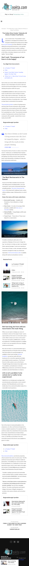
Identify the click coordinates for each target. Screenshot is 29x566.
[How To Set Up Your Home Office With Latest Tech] (4, 563)
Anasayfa (4, 28)
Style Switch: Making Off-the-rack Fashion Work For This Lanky (18, 503)
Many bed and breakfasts (8, 456)
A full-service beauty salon (14, 252)
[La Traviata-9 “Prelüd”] (6, 265)
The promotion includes (7, 104)
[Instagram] (11, 542)
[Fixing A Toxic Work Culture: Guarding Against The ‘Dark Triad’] (6, 278)
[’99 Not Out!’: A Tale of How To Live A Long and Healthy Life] (6, 285)
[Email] (18, 542)
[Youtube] (14, 542)
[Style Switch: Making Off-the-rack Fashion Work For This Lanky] (6, 503)
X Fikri (6, 70)
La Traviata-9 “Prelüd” (10, 68)
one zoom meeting (7, 44)
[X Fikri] (6, 271)
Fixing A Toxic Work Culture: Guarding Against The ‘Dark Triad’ (18, 277)
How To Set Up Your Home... (12, 562)
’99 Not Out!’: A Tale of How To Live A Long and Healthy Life (18, 285)
